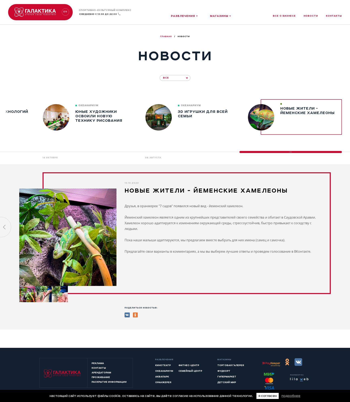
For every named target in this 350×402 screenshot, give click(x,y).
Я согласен (267, 396)
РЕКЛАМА (98, 363)
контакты (334, 15)
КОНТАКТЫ (99, 367)
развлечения (183, 15)
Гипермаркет (226, 376)
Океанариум (164, 371)
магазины (219, 15)
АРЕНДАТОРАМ (101, 372)
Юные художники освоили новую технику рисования (98, 116)
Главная (166, 36)
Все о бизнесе (284, 15)
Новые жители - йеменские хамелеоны (307, 110)
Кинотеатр (163, 365)
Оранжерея (163, 382)
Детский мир (226, 382)
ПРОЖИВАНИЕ (101, 377)
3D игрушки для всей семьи (203, 113)
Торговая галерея (230, 365)
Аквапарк (162, 376)
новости (311, 15)
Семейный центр (190, 371)
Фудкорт (223, 371)
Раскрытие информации (109, 381)
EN (65, 11)
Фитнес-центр (188, 365)
